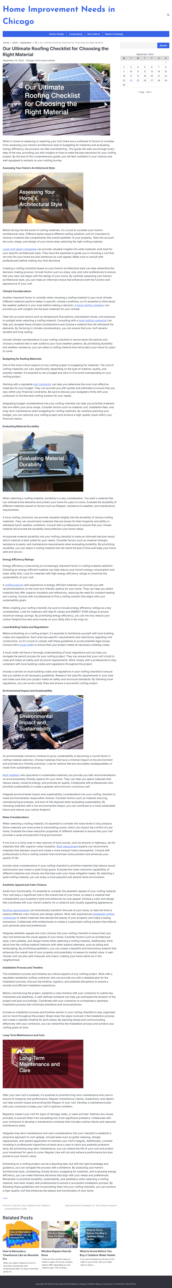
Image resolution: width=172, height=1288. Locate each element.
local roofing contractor (93, 320)
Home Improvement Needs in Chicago (70, 1284)
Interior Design (56, 34)
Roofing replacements (16, 910)
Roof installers (11, 775)
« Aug (141, 92)
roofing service (14, 585)
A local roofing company (89, 305)
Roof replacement (67, 846)
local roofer (27, 644)
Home (5, 1198)
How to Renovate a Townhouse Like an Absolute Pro (21, 1255)
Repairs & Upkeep (114, 34)
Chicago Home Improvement (40, 60)
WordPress (131, 1284)
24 (131, 80)
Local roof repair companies (20, 249)
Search (163, 45)
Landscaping (75, 34)
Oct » (149, 92)
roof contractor (42, 384)
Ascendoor (108, 1284)
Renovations (93, 34)
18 (138, 76)
